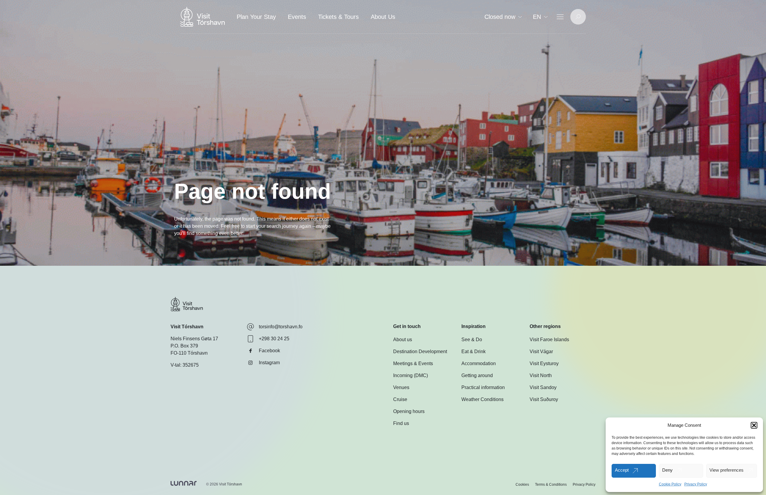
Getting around (477, 375)
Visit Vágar (541, 351)
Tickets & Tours (338, 16)
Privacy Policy (695, 484)
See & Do (471, 339)
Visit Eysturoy (544, 363)
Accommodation (478, 363)
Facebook (269, 350)
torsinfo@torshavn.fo (281, 326)
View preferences (726, 470)
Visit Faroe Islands (549, 339)
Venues (401, 387)
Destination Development (420, 351)
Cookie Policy (670, 484)
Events (297, 16)
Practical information (483, 387)
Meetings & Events (413, 363)
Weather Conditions (482, 399)
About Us (383, 16)
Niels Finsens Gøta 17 (194, 338)
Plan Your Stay (256, 16)
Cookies (522, 484)
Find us (401, 423)
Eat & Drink (473, 351)
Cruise (400, 399)
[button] (754, 425)
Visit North (541, 375)
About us (402, 339)
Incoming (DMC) (410, 375)
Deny (667, 470)
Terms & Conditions (551, 484)
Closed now (499, 16)
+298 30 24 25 (274, 338)
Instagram (269, 362)
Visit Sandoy (543, 387)
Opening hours (409, 411)
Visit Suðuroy (544, 399)
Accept (622, 470)
